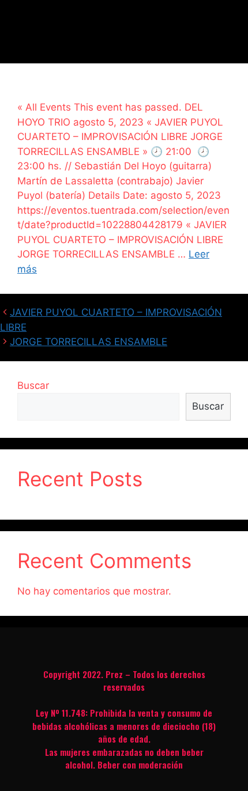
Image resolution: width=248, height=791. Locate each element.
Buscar (33, 385)
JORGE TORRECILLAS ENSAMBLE (88, 341)
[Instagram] (124, 645)
